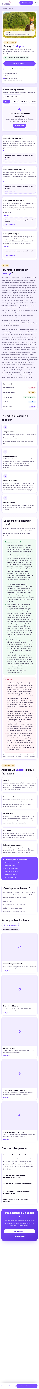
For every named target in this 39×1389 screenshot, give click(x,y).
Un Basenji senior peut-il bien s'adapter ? (17, 1184)
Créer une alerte (20, 126)
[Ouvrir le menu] (36, 3)
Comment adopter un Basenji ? (14, 1155)
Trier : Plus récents (12, 96)
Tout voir (6, 151)
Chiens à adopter (8, 8)
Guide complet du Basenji (11, 925)
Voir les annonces (18, 63)
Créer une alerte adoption (20, 69)
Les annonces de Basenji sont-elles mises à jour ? (15, 1200)
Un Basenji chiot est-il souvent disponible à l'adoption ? (14, 1176)
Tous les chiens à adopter (10, 929)
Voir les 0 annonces (27, 1386)
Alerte (9, 1386)
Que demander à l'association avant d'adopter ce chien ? (16, 1192)
